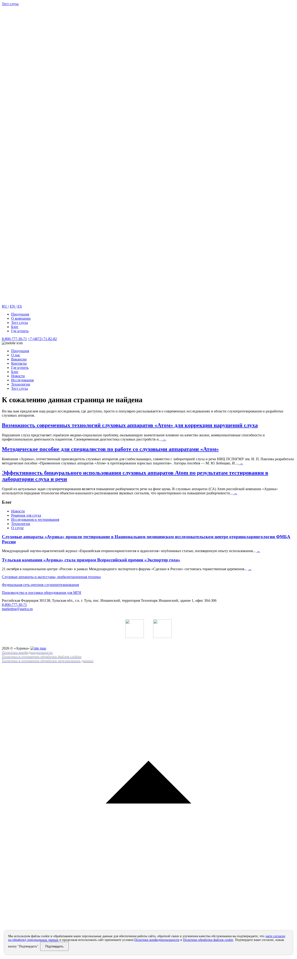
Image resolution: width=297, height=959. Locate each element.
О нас (15, 355)
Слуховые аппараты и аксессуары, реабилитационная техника (51, 577)
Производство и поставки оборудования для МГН (41, 593)
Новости (18, 376)
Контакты (19, 363)
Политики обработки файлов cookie (208, 940)
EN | (13, 306)
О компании (21, 318)
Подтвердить (54, 946)
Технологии (20, 384)
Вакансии (19, 359)
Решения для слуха (26, 515)
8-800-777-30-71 (14, 339)
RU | (5, 306)
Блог (15, 327)
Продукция (20, 314)
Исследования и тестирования (35, 519)
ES (19, 306)
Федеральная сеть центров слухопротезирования (40, 585)
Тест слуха (19, 323)
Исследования (22, 380)
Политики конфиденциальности (156, 940)
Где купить (20, 331)
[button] (148, 810)
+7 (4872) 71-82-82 (42, 339)
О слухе (17, 528)
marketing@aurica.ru (17, 609)
